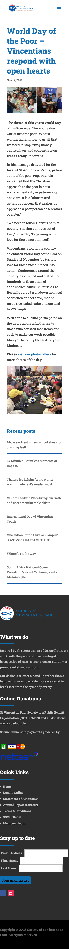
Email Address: (12, 853)
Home (7, 786)
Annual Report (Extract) (20, 805)
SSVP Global (12, 817)
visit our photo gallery (34, 354)
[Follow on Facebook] (3, 893)
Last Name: (9, 868)
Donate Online (13, 793)
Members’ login (14, 823)
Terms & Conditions (17, 811)
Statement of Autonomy (20, 799)
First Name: (9, 860)
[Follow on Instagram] (11, 893)
